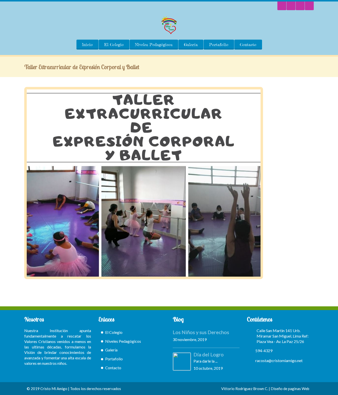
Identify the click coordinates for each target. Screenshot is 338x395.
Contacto (248, 44)
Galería (191, 44)
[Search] (281, 5)
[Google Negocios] (291, 5)
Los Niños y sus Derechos (201, 332)
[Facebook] (309, 5)
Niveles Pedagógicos (153, 44)
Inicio (87, 44)
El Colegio (114, 44)
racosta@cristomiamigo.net (279, 360)
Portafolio (218, 44)
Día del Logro (208, 354)
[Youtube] (300, 5)
